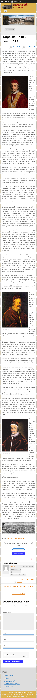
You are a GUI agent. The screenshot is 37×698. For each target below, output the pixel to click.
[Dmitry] (6, 568)
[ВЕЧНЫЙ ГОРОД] (15, 6)
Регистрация (9, 675)
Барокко (16, 46)
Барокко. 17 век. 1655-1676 (15, 538)
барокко (19, 582)
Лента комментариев (12, 684)
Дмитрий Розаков (23, 692)
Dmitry (13, 566)
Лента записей (9, 681)
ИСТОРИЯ (30, 46)
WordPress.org (9, 687)
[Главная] (2, 1)
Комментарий (7, 612)
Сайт (4, 645)
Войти (6, 678)
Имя (5, 633)
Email (5, 639)
